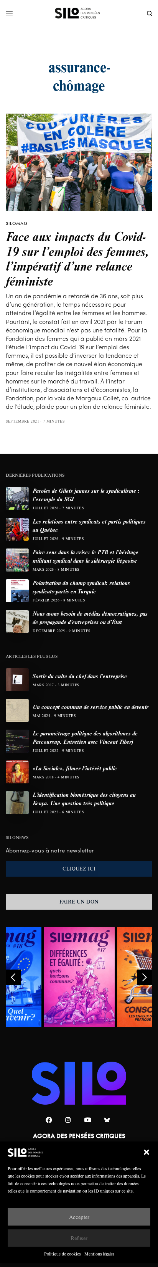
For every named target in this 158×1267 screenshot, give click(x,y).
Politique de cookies (62, 1254)
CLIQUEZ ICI (79, 868)
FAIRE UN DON (79, 901)
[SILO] (79, 13)
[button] (146, 1152)
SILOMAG (17, 223)
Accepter (79, 1217)
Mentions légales (99, 1254)
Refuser (79, 1238)
